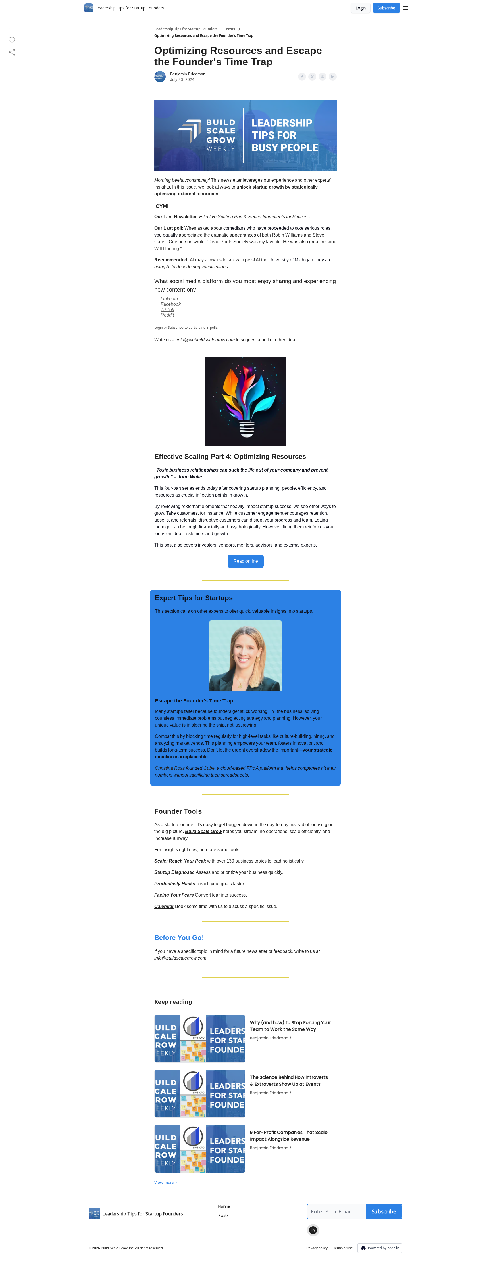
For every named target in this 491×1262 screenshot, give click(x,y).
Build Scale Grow (203, 831)
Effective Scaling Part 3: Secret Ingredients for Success (254, 216)
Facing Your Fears (174, 895)
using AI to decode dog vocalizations (191, 266)
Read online (245, 561)
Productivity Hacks (174, 883)
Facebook (171, 304)
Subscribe (386, 8)
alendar (166, 906)
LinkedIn (169, 298)
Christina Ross (170, 768)
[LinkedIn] (313, 1230)
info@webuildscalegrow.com (206, 339)
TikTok (167, 309)
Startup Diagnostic (174, 872)
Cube (209, 768)
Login (360, 8)
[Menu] (405, 7)
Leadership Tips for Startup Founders (185, 29)
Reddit (167, 315)
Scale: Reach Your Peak (180, 861)
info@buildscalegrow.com (180, 958)
